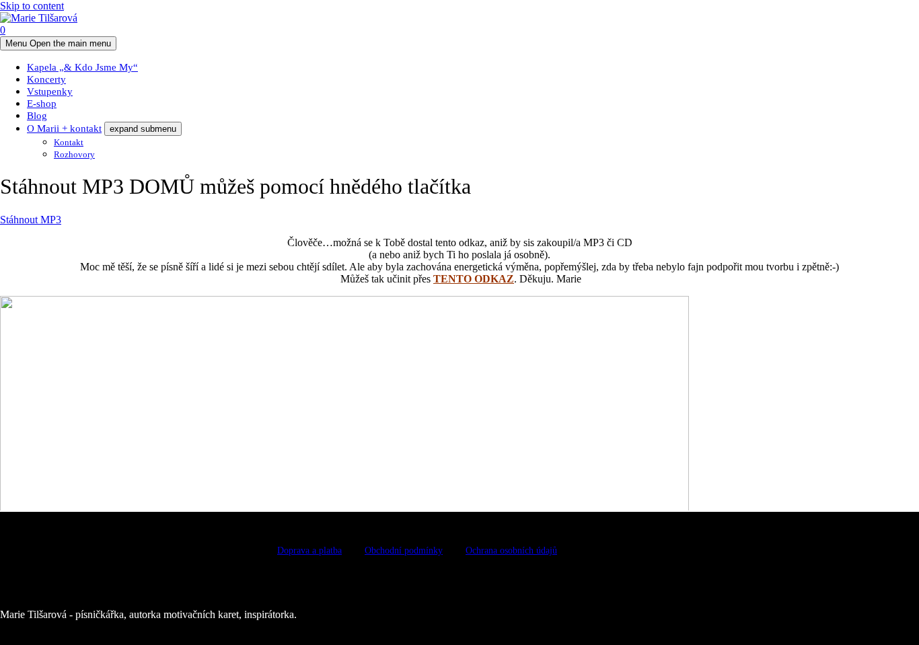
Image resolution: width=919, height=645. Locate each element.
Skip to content (32, 5)
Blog (37, 115)
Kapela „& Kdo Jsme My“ (82, 67)
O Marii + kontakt (64, 128)
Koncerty (46, 79)
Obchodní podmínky (404, 550)
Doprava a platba (309, 550)
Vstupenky (50, 91)
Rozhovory (74, 154)
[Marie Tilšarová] (38, 18)
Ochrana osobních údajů (511, 550)
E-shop (42, 103)
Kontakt (68, 142)
